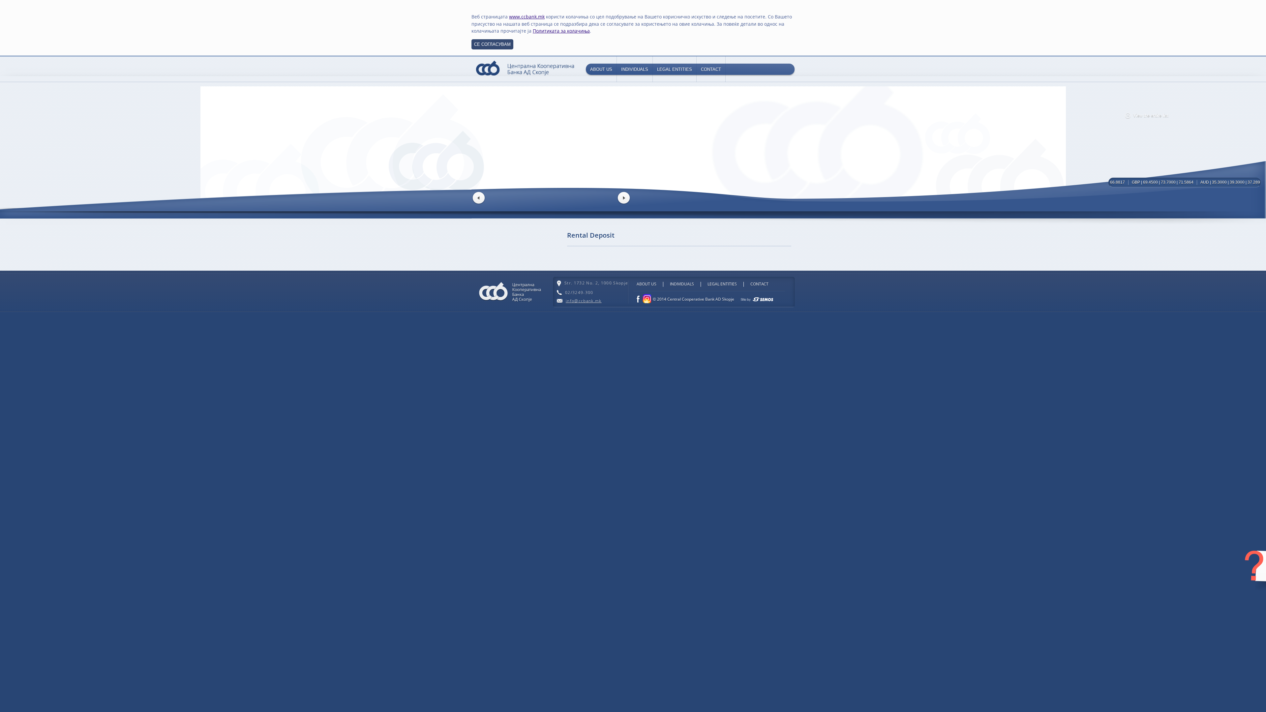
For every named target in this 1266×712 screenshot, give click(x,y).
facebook (638, 299)
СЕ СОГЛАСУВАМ (492, 44)
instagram (646, 299)
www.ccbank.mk (527, 17)
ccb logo (525, 69)
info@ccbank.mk (584, 301)
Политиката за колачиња (561, 31)
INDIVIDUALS (634, 69)
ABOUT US (601, 69)
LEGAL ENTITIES (674, 69)
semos (757, 299)
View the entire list (1150, 115)
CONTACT (711, 69)
